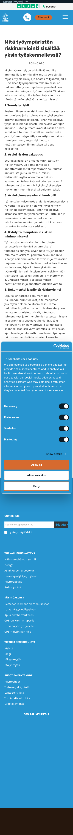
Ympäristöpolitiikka (17, 698)
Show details (54, 453)
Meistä (8, 648)
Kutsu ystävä (12, 587)
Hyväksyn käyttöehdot (20, 532)
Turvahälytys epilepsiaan (20, 609)
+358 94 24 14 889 (49, 750)
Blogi (7, 653)
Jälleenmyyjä (12, 659)
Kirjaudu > (61, 524)
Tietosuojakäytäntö (17, 687)
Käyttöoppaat (13, 581)
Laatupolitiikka (14, 692)
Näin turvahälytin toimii (20, 559)
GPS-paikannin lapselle (19, 620)
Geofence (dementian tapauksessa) (27, 604)
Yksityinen (7, 2)
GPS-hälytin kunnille (17, 631)
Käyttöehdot (12, 681)
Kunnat (27, 2)
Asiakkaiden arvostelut (19, 570)
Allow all (36, 464)
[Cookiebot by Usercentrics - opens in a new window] (53, 346)
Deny (36, 486)
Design (8, 565)
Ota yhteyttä (12, 664)
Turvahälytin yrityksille (18, 626)
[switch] (64, 417)
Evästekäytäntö (14, 703)
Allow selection (36, 475)
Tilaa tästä (43, 17)
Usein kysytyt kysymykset (20, 576)
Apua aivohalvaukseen (19, 615)
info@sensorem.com (36, 754)
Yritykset (18, 2)
